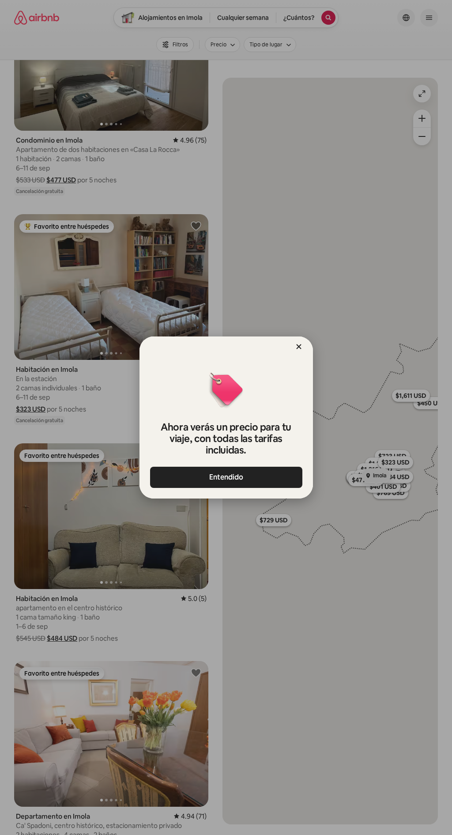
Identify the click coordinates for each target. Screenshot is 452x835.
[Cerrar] (298, 346)
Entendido (226, 477)
